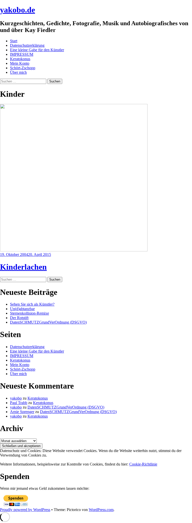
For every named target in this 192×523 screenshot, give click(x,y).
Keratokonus (20, 59)
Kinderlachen (23, 266)
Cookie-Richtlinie (143, 464)
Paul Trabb (18, 403)
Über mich (18, 72)
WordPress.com (101, 510)
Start (13, 41)
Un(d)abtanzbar (22, 309)
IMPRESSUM (21, 54)
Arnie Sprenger (22, 412)
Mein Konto (19, 63)
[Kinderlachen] (74, 250)
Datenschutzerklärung (27, 45)
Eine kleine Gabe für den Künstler (37, 50)
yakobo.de (17, 9)
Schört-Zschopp (22, 68)
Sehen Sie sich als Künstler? (32, 304)
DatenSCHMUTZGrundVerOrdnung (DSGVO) (48, 322)
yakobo (16, 398)
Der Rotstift (19, 318)
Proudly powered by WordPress (25, 510)
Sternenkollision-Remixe (29, 313)
